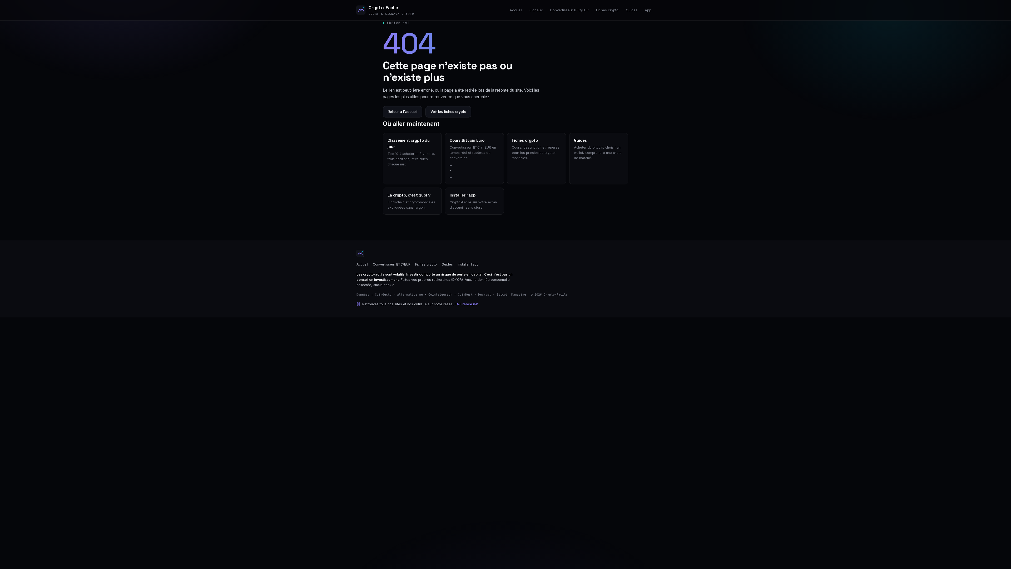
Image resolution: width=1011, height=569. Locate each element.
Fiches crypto (607, 10)
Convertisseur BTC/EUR (569, 10)
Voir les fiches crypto (448, 112)
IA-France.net (466, 304)
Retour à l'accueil (402, 112)
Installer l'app (468, 264)
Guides (631, 10)
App (648, 10)
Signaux (536, 10)
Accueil (516, 10)
